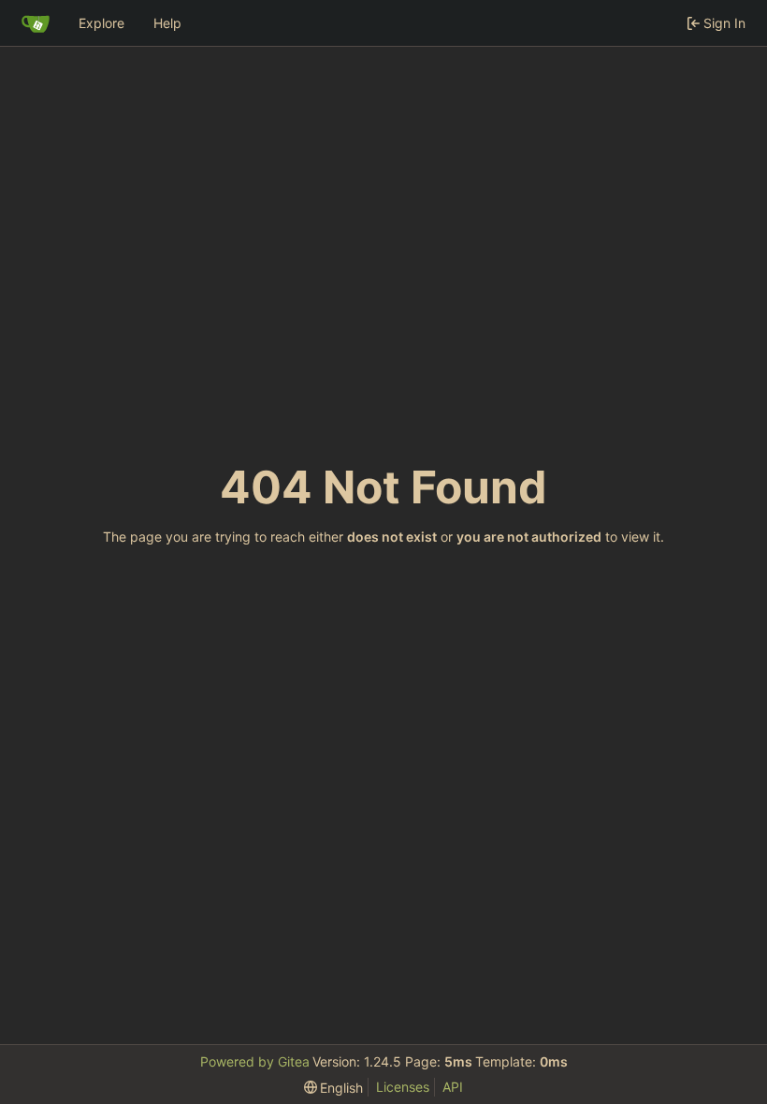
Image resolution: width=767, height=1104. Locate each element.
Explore (101, 23)
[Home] (35, 23)
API (452, 1087)
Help (167, 23)
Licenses (402, 1087)
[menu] (334, 1088)
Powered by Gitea (255, 1061)
